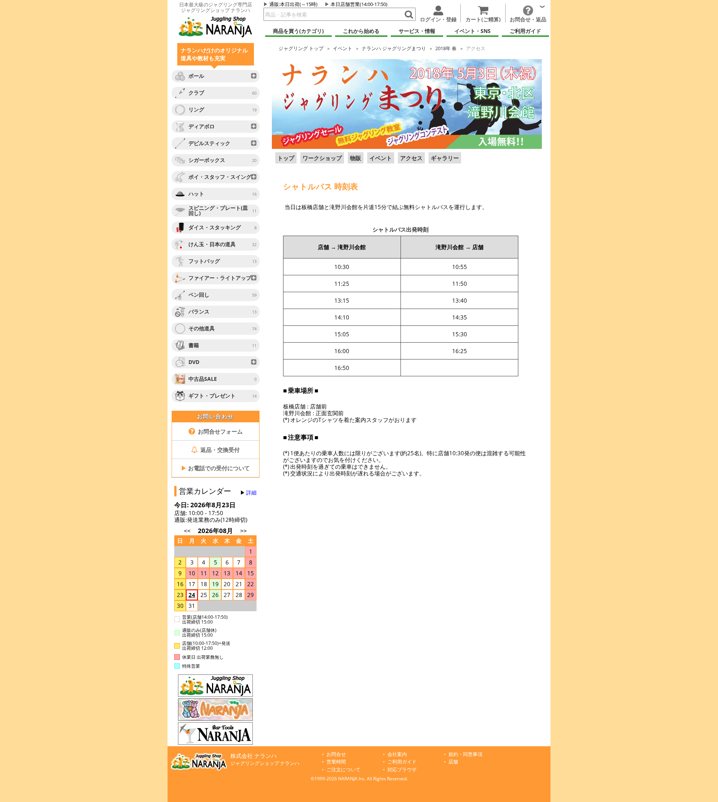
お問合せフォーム (219, 431)
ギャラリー (445, 158)
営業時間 (336, 761)
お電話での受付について (215, 468)
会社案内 (397, 754)
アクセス (411, 158)
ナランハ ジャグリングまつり (394, 48)
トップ (301, 48)
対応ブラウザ (402, 769)
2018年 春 (446, 48)
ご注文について (343, 769)
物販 (355, 158)
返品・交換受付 (219, 449)
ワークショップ (322, 158)
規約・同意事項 (465, 754)
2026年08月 (216, 530)
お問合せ (336, 754)
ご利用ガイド (402, 761)
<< (187, 531)
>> (243, 531)
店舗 (453, 761)
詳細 (251, 492)
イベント (342, 48)
